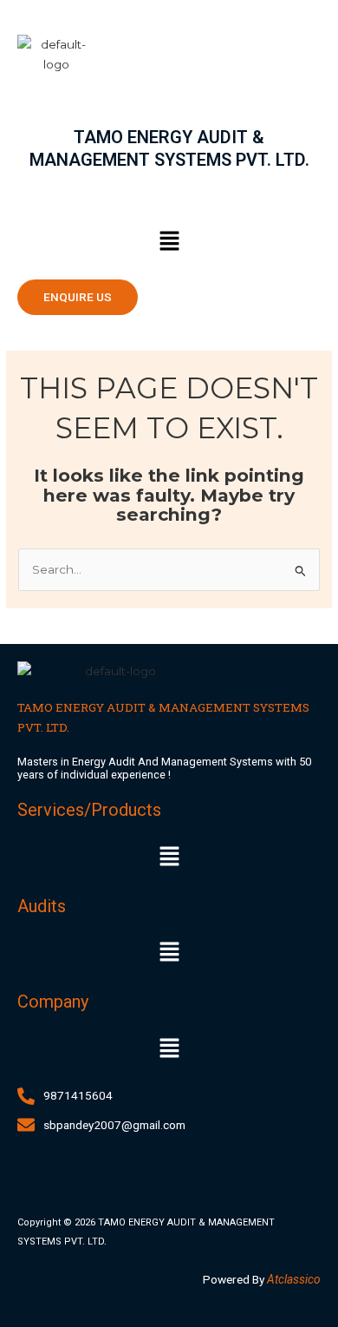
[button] (169, 242)
